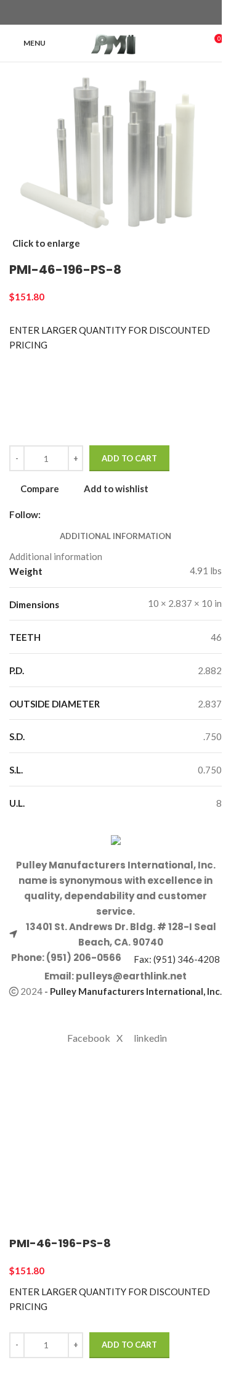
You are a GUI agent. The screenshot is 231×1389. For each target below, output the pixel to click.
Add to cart (129, 458)
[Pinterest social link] (123, 12)
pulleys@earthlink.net (131, 976)
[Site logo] (115, 41)
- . (133, 991)
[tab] (115, 536)
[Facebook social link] (93, 12)
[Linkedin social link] (138, 12)
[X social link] (108, 12)
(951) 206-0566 (82, 957)
